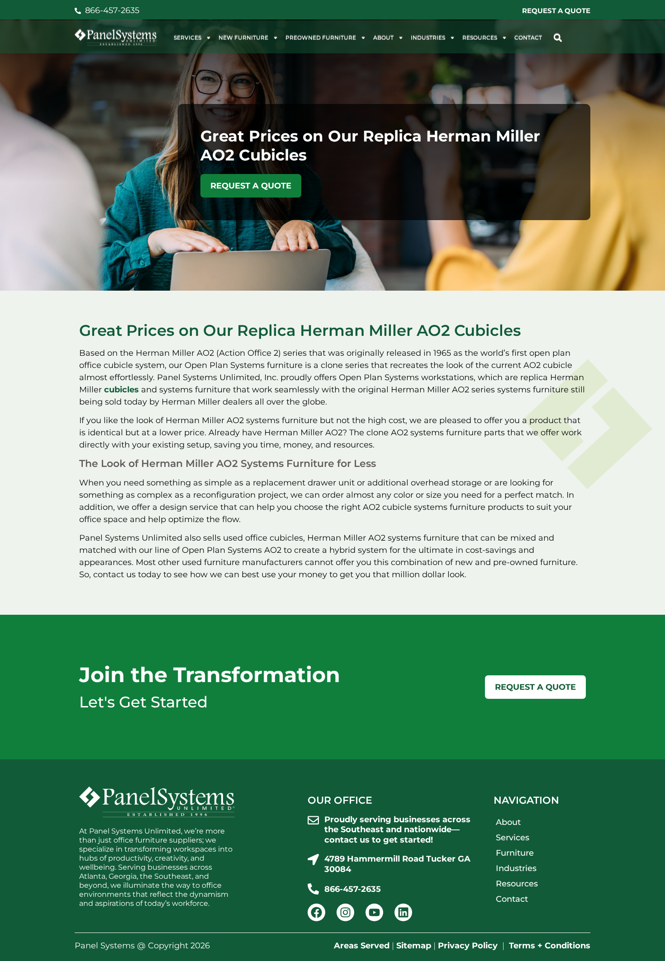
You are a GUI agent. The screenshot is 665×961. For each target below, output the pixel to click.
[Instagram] (345, 912)
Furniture (515, 853)
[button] (557, 37)
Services (187, 37)
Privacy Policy (468, 946)
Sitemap (413, 946)
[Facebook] (316, 912)
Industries (428, 37)
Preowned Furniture (320, 37)
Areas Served (362, 946)
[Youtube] (374, 912)
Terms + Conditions (549, 946)
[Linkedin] (403, 912)
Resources (479, 37)
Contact (528, 37)
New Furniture (243, 37)
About (383, 37)
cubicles (121, 390)
